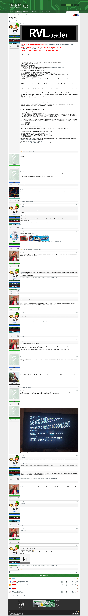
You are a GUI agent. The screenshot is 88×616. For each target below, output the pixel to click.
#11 (77, 339)
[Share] (76, 23)
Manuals (41, 11)
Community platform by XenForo (16, 612)
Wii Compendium (49, 242)
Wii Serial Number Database (46, 241)
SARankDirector (14, 592)
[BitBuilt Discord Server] (78, 15)
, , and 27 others (29, 151)
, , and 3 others (28, 201)
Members (34, 11)
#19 (77, 528)
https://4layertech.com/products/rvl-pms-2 (56, 67)
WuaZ (13, 582)
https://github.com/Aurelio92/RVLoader (31, 142)
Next (17, 20)
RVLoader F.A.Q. (18, 578)
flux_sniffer (74, 582)
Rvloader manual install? (16, 591)
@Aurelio (21, 189)
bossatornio (74, 585)
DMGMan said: (23, 206)
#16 (77, 455)
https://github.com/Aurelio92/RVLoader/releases (34, 141)
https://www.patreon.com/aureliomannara (27, 139)
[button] (72, 5)
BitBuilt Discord (40, 241)
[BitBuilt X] (76, 15)
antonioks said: (23, 314)
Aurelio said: (22, 298)
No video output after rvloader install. (23, 584)
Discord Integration (12, 614)
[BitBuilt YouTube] (74, 15)
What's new (26, 11)
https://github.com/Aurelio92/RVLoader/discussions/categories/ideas (37, 49)
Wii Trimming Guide (55, 242)
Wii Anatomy (52, 241)
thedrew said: (23, 215)
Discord (57, 604)
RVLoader (48, 11)
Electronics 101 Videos (58, 241)
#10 (77, 312)
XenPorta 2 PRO (13, 613)
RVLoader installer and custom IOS (22, 581)
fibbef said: (22, 457)
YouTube (57, 606)
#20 (77, 545)
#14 (77, 390)
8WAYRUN (21, 613)
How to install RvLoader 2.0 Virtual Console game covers (27, 588)
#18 (77, 501)
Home (12, 11)
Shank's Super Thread (44, 242)
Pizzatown (17, 292)
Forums (18, 11)
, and (26, 387)
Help (76, 611)
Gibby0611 (13, 589)
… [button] (13, 20)
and (26, 569)
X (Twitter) (57, 605)
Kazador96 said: (23, 463)
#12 (77, 356)
